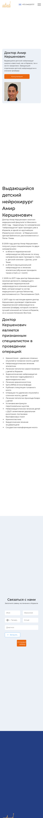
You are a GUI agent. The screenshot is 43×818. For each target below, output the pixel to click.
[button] (17, 76)
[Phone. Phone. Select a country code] (8, 620)
